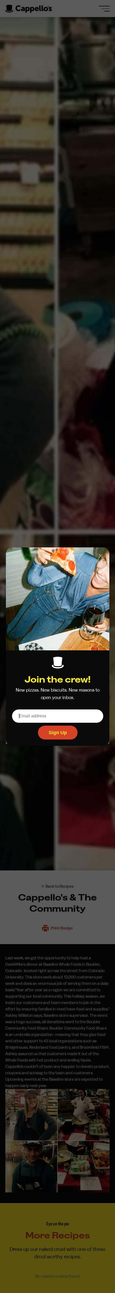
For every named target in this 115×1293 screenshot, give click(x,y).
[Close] (101, 556)
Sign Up (57, 732)
